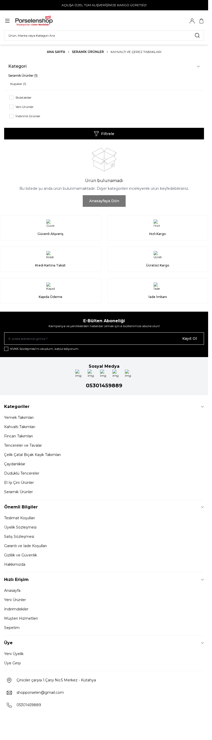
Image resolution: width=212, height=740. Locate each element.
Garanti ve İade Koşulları (25, 546)
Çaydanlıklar (14, 464)
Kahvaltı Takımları (19, 426)
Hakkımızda (14, 564)
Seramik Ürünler (88, 52)
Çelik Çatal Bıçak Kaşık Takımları (32, 454)
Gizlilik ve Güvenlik (20, 555)
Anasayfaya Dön (104, 201)
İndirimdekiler (16, 609)
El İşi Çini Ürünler (19, 482)
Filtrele (107, 133)
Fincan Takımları (18, 436)
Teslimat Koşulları (19, 518)
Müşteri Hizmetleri (21, 618)
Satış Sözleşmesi (19, 536)
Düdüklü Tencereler (21, 473)
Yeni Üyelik (14, 653)
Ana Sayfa (56, 52)
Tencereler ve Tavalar (23, 445)
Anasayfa (12, 590)
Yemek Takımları (19, 417)
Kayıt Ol (189, 338)
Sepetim (12, 627)
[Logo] (39, 20)
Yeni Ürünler (15, 599)
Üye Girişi (12, 663)
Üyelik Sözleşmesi (20, 527)
